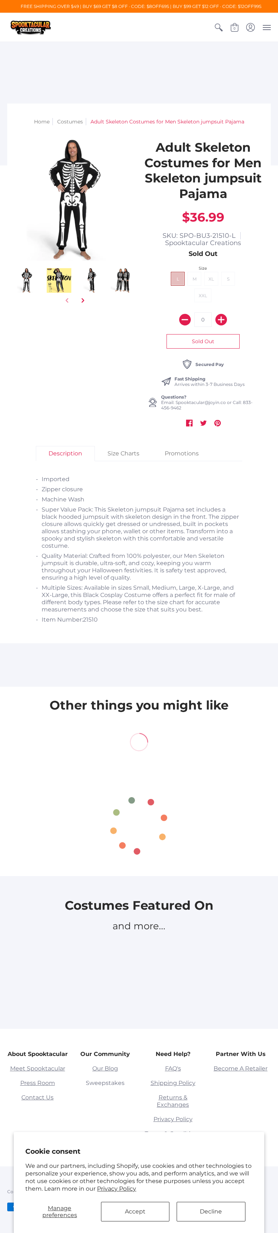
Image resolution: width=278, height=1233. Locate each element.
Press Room (37, 1083)
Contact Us (37, 1097)
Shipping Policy (173, 1083)
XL (211, 279)
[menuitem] (219, 27)
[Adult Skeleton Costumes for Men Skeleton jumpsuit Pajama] (26, 280)
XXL (203, 295)
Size (203, 268)
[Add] (221, 319)
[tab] (65, 453)
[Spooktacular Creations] (30, 27)
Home (42, 121)
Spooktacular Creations (203, 243)
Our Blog (105, 1068)
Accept (135, 1211)
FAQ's (173, 1068)
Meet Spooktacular (37, 1068)
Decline (211, 1211)
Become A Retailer (241, 1068)
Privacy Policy (116, 1188)
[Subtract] (185, 319)
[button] (219, 27)
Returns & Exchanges (173, 1101)
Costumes (70, 121)
